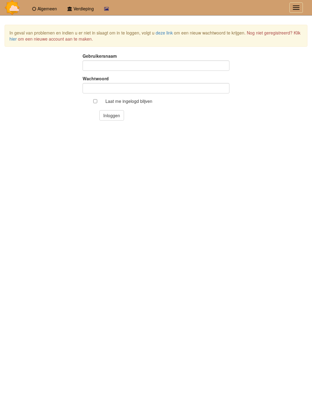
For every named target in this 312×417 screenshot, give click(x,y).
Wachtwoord (96, 78)
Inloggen (111, 115)
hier (13, 39)
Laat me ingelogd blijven (128, 101)
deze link (164, 33)
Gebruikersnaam (100, 56)
